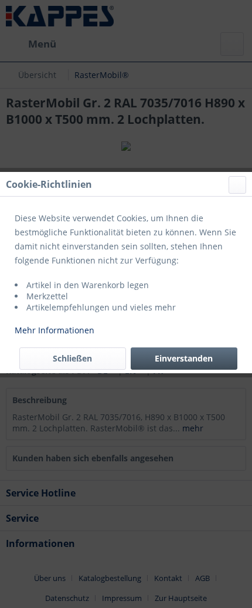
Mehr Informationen (54, 330)
